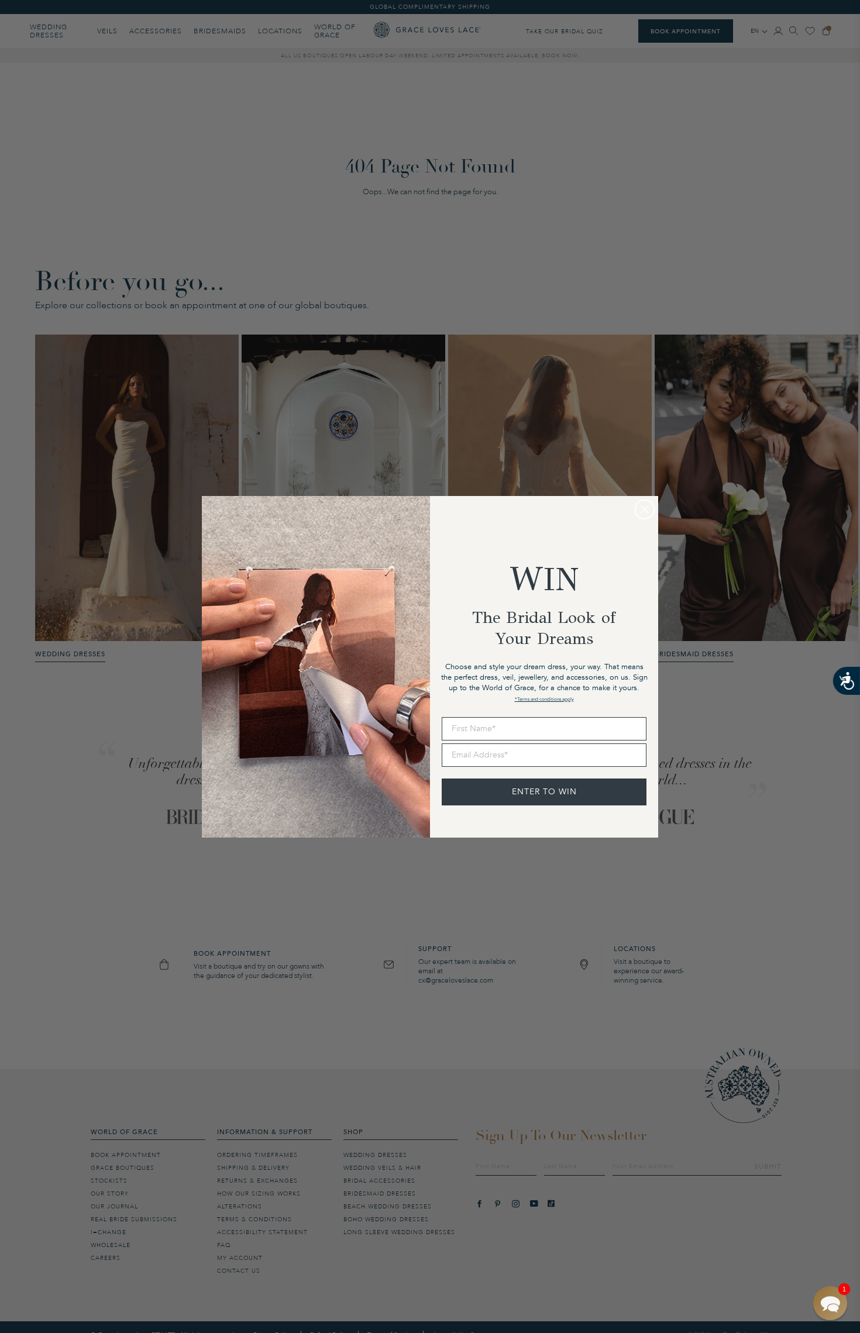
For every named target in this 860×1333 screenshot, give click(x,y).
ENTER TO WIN (544, 791)
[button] (830, 1303)
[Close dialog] (644, 509)
